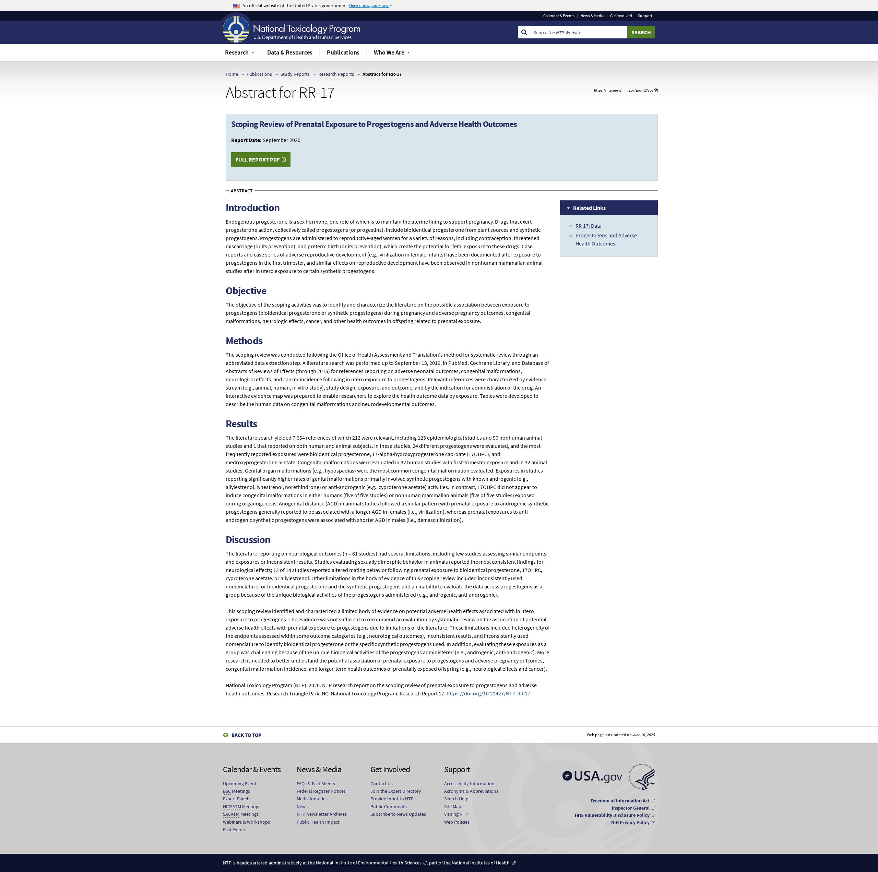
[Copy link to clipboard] (656, 90)
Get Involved (621, 16)
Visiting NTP (456, 814)
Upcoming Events (241, 783)
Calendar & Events (558, 16)
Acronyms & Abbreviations (471, 791)
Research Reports (336, 74)
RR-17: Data (589, 225)
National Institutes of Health (481, 863)
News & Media (592, 16)
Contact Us (381, 783)
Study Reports (295, 74)
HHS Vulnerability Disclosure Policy (612, 815)
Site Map (452, 806)
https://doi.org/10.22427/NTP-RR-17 (488, 693)
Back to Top (246, 735)
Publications (259, 74)
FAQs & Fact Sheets (316, 783)
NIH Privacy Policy (630, 822)
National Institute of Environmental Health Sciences (369, 863)
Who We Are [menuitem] (389, 52)
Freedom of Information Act (620, 801)
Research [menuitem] (237, 52)
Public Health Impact (318, 822)
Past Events (234, 829)
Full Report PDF (258, 159)
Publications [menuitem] (343, 52)
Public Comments (388, 806)
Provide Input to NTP (392, 799)
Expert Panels (236, 799)
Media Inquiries (312, 799)
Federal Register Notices (321, 791)
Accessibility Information (469, 783)
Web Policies (457, 822)
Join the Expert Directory (395, 791)
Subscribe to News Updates (398, 814)
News (302, 806)
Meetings (236, 791)
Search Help (456, 799)
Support (645, 16)
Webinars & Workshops (246, 822)
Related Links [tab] (589, 207)
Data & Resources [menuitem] (289, 52)
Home (232, 74)
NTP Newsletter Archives (322, 814)
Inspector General (631, 808)
